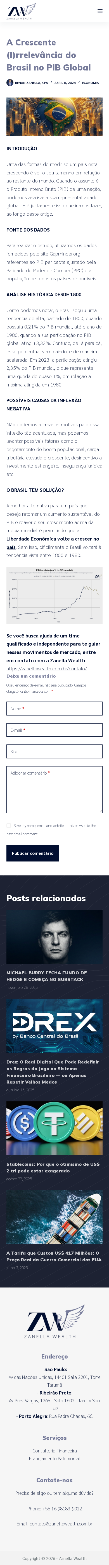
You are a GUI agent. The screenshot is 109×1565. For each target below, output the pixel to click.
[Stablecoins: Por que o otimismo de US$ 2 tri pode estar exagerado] (54, 1128)
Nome (17, 708)
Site (14, 751)
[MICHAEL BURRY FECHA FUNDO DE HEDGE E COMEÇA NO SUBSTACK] (54, 937)
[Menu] (100, 11)
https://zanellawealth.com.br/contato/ (46, 668)
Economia (90, 82)
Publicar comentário (32, 853)
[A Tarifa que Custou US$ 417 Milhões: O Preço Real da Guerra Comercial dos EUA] (54, 1217)
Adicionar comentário (30, 772)
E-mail (18, 729)
